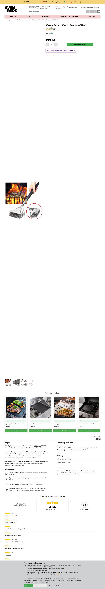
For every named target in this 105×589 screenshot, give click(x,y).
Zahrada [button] (91, 16)
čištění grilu (37, 446)
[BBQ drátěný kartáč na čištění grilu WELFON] (24, 201)
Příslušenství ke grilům (25, 20)
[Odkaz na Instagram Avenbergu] (33, 7)
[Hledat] (87, 11)
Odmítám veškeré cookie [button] (56, 586)
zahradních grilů (39, 463)
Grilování (15, 20)
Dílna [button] (29, 16)
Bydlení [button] (13, 16)
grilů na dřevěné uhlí (17, 465)
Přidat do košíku (80, 44)
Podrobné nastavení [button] (40, 586)
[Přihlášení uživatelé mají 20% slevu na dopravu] (95, 11)
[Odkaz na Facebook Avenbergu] (30, 7)
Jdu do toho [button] (28, 586)
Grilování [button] (46, 16)
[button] (89, 7)
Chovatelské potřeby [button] (69, 16)
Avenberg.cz (8, 20)
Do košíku (16, 430)
